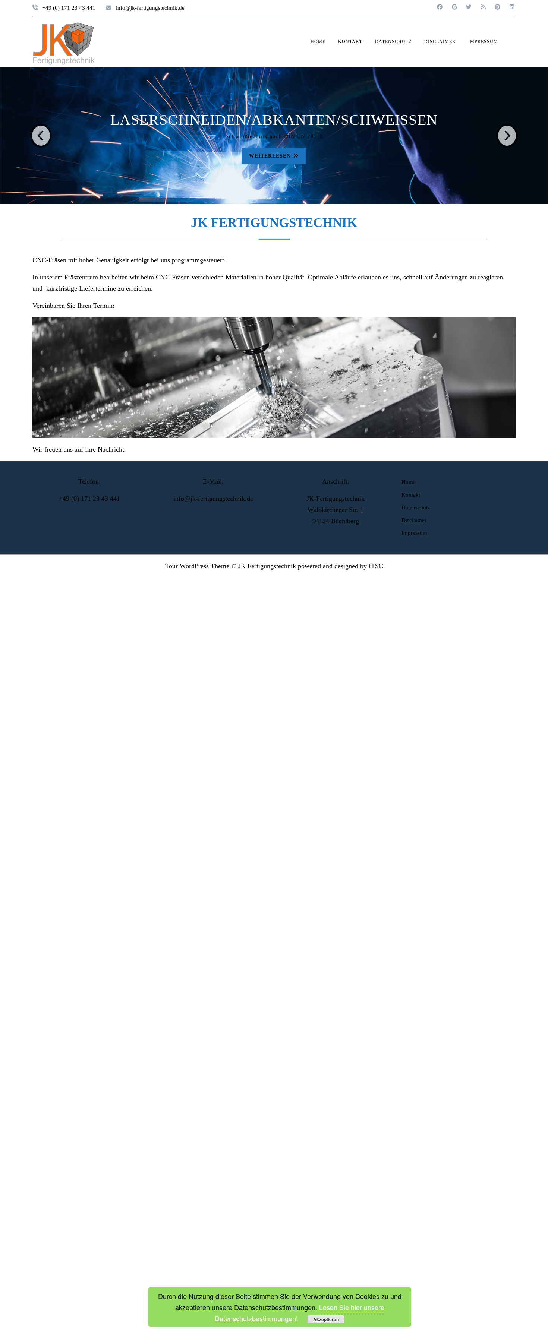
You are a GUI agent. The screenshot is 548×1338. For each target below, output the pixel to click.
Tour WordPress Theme (197, 566)
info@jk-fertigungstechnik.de (150, 8)
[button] (41, 136)
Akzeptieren (326, 1319)
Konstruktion (329, 119)
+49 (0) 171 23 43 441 (68, 8)
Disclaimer (440, 41)
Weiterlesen (333, 155)
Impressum (483, 41)
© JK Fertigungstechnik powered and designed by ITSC (307, 566)
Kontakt (350, 41)
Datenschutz (393, 41)
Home (318, 41)
